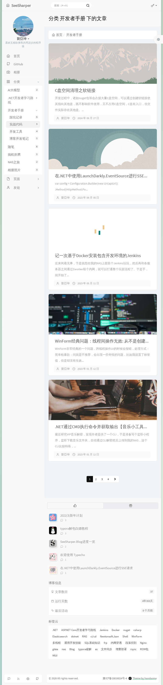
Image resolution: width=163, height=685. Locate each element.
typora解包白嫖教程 (74, 528)
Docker (116, 630)
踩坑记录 (23, 117)
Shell (125, 636)
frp (105, 643)
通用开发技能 (72, 643)
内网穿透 (116, 643)
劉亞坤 (65, 118)
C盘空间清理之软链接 (75, 90)
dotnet (75, 636)
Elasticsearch (59, 636)
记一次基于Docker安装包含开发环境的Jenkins (98, 255)
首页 (59, 35)
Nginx (143, 643)
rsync (133, 649)
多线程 (56, 643)
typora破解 (84, 649)
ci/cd (93, 636)
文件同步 (106, 649)
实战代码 (23, 124)
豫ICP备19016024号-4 (115, 678)
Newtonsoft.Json (109, 636)
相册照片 (22, 170)
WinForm (137, 636)
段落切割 (130, 643)
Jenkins (104, 630)
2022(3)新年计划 (71, 515)
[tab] (75, 505)
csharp (137, 630)
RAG (84, 636)
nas (64, 649)
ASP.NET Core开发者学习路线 (78, 630)
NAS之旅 (22, 162)
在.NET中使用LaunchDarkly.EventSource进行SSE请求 (104, 175)
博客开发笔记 (23, 138)
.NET (55, 630)
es (96, 649)
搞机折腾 (22, 154)
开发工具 (23, 131)
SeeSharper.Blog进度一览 (77, 542)
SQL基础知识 (92, 643)
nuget (126, 630)
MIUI (54, 655)
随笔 (22, 147)
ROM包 (144, 649)
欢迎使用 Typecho (72, 555)
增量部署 (121, 649)
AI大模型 (22, 90)
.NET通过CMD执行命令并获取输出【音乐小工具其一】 (105, 426)
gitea (55, 649)
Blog (72, 649)
